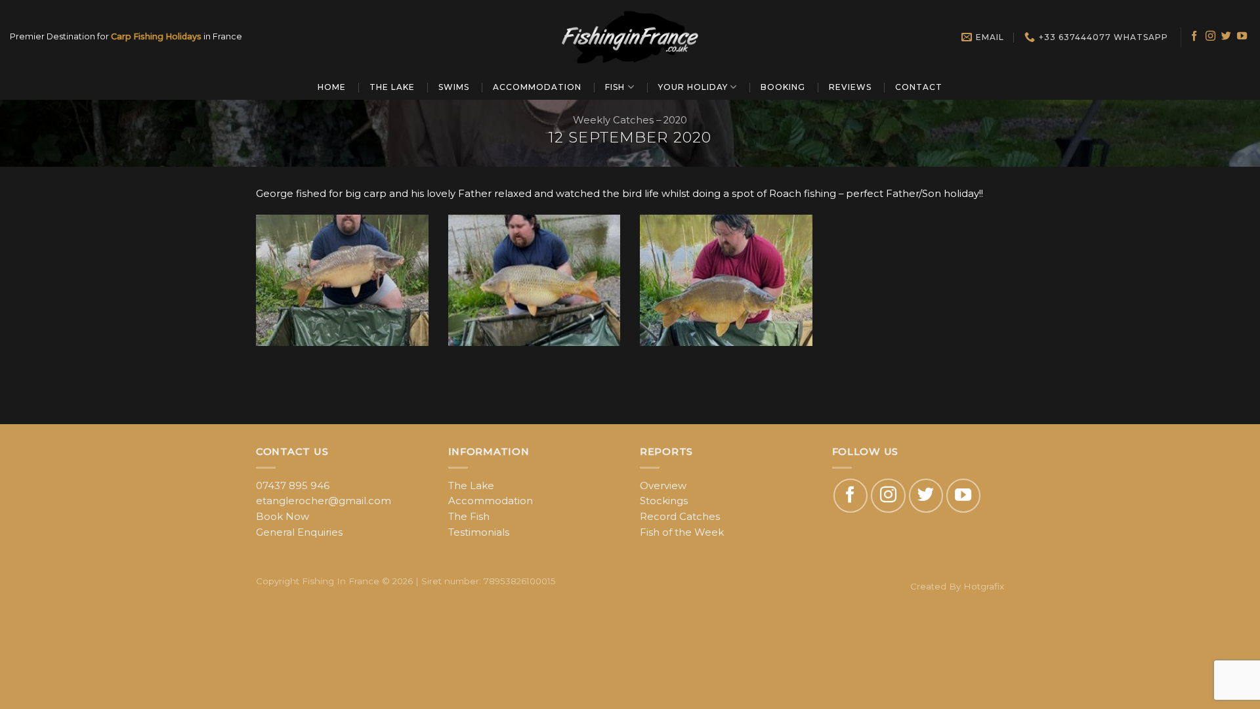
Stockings (664, 501)
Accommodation (537, 87)
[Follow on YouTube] (1242, 36)
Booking (783, 87)
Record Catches (680, 517)
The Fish (469, 517)
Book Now (282, 517)
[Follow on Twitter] (1226, 36)
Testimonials (478, 532)
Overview (663, 486)
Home (332, 87)
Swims (453, 87)
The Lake (392, 87)
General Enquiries (299, 532)
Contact (918, 87)
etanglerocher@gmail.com (323, 501)
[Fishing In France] (630, 37)
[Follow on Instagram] (1210, 36)
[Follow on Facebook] (1194, 36)
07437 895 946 (292, 486)
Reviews (850, 87)
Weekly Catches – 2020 (630, 120)
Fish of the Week (682, 532)
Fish (615, 87)
